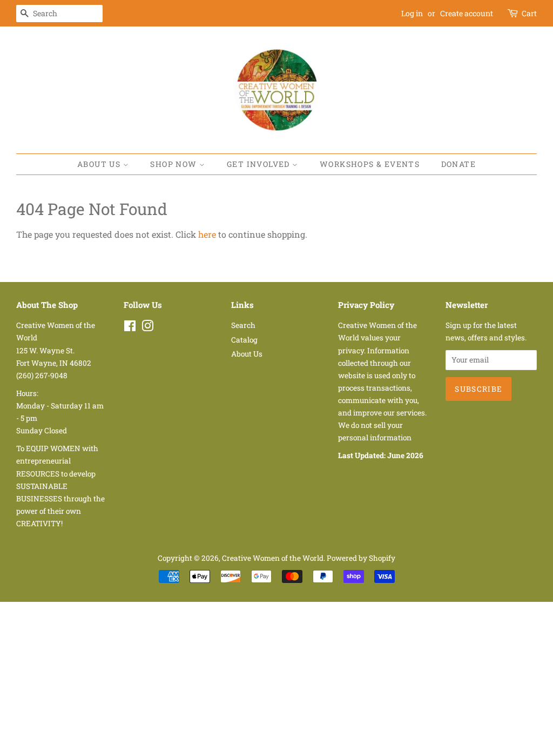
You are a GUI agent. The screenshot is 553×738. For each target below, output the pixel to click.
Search (243, 325)
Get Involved (259, 164)
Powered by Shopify (361, 558)
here (207, 234)
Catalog (244, 340)
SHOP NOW (174, 164)
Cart (529, 13)
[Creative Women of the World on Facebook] (130, 328)
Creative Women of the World (272, 558)
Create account (466, 13)
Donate (458, 164)
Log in (412, 13)
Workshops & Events (370, 164)
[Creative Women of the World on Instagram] (147, 328)
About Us (100, 164)
